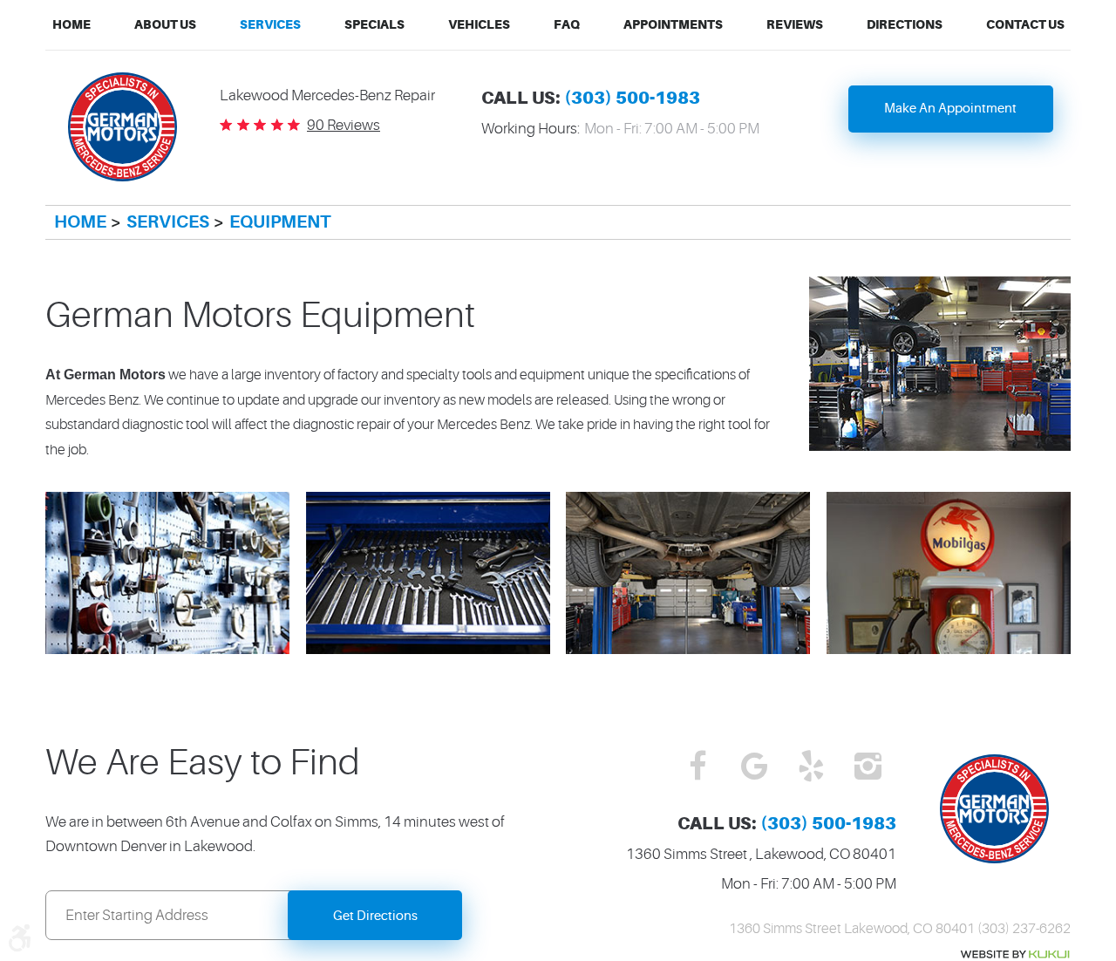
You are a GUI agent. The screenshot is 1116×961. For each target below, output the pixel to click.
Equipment (279, 222)
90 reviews (343, 125)
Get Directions (375, 916)
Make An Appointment (950, 108)
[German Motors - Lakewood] (122, 126)
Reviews (794, 24)
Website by (1015, 954)
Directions (904, 24)
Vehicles (479, 24)
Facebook (698, 767)
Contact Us (1025, 24)
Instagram (868, 767)
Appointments (673, 24)
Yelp (811, 767)
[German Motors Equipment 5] (949, 649)
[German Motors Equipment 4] (688, 649)
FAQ (567, 24)
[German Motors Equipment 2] (167, 649)
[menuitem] (71, 25)
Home (71, 24)
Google (754, 767)
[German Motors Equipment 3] (428, 649)
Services (270, 24)
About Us (165, 24)
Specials (374, 24)
